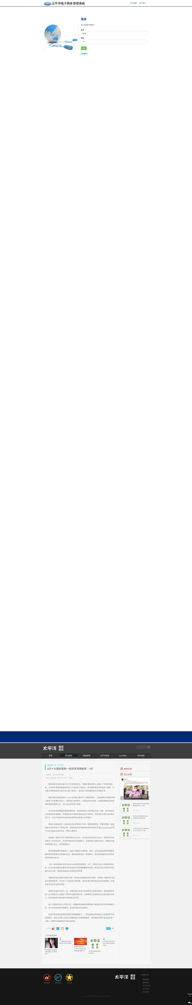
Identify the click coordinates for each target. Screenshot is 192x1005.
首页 (50, 756)
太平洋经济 (104, 756)
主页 (54, 765)
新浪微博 (47, 983)
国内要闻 (68, 756)
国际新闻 (86, 756)
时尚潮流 (141, 756)
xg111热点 (123, 756)
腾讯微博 (58, 983)
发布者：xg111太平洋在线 (55, 775)
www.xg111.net (105, 827)
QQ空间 (69, 983)
